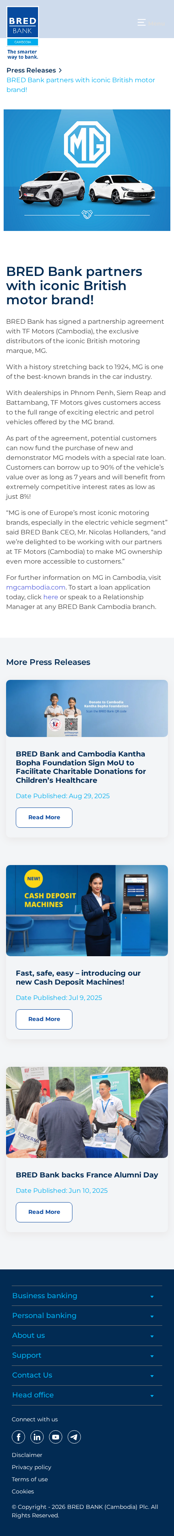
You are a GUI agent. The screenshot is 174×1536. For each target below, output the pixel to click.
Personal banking (44, 1315)
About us (28, 1335)
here (50, 597)
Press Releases (31, 70)
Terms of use (30, 1479)
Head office (33, 1395)
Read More (44, 817)
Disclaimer (27, 1455)
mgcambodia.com (36, 587)
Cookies (23, 1491)
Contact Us (32, 1375)
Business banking (44, 1295)
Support (26, 1355)
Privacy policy (31, 1467)
